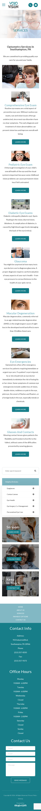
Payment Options (20, 616)
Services (20, 613)
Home (20, 607)
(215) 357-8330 (20, 652)
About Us (20, 610)
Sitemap (20, 799)
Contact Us (13, 588)
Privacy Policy (32, 795)
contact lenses (12, 494)
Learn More (20, 142)
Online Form (14, 559)
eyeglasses (11, 488)
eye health (11, 500)
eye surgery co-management (17, 506)
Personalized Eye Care (15, 512)
